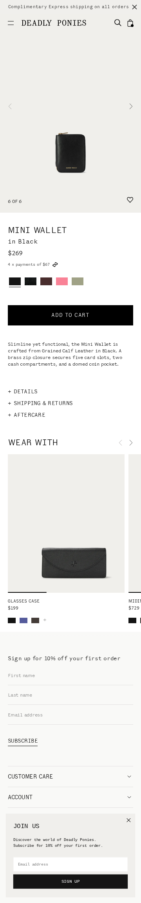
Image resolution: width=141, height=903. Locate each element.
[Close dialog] (128, 820)
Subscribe (23, 741)
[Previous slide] (10, 106)
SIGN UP (70, 881)
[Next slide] (131, 106)
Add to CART (70, 315)
